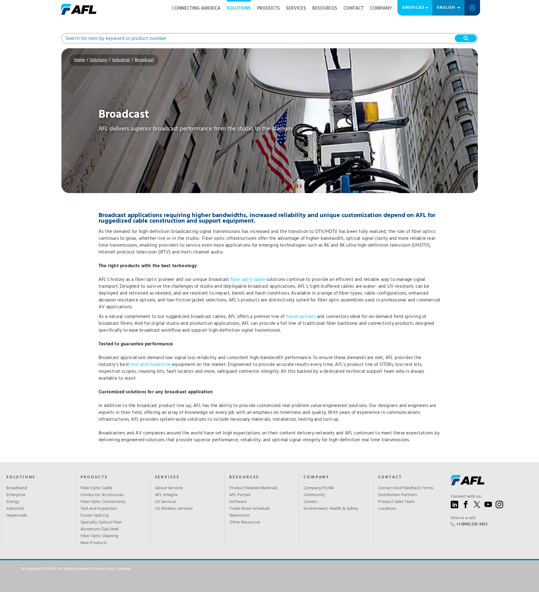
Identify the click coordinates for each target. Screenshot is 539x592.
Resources (324, 8)
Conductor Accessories (102, 495)
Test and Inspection (98, 508)
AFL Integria (166, 495)
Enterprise (15, 495)
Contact (353, 8)
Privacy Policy (103, 569)
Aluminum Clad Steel (99, 529)
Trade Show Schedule (249, 508)
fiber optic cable (248, 279)
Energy (12, 502)
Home (79, 60)
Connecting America (196, 8)
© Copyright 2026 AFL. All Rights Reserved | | (76, 569)
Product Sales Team (396, 502)
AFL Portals (239, 495)
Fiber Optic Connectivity (103, 502)
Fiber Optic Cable (96, 488)
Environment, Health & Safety (330, 508)
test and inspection (150, 364)
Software (237, 502)
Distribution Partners (397, 495)
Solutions (239, 8)
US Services (165, 502)
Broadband (16, 488)
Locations (387, 508)
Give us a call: (463, 518)
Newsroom (239, 515)
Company (381, 8)
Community (314, 495)
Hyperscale (16, 515)
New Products (93, 543)
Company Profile (318, 488)
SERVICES (167, 477)
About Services (169, 488)
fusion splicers (301, 316)
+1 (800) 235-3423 (471, 524)
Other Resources (244, 522)
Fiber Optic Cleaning (99, 536)
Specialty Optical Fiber (101, 522)
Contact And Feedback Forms (405, 488)
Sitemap (124, 569)
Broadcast (144, 60)
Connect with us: (466, 496)
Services (296, 8)
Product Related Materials (253, 488)
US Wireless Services (174, 508)
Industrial (121, 60)
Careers (310, 502)
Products (268, 8)
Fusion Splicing (94, 515)
